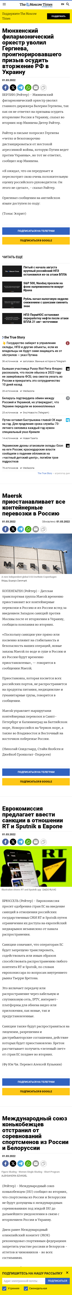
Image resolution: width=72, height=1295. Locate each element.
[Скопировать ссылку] (43, 87)
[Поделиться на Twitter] (13, 87)
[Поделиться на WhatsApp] (28, 87)
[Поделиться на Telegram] (20, 87)
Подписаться (57, 1280)
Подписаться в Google (36, 240)
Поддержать (59, 16)
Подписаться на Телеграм (36, 231)
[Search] (68, 4)
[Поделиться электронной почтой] (35, 87)
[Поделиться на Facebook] (5, 87)
